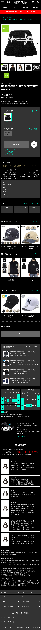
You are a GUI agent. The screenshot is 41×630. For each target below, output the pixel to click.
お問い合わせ (9, 154)
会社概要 (20, 436)
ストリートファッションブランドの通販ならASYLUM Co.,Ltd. (18, 627)
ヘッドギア (11, 83)
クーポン (3, 597)
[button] (37, 43)
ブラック (8, 122)
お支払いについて (10, 150)
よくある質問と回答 (7, 606)
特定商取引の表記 (27, 606)
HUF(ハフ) (9, 17)
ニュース (24, 597)
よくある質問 (9, 152)
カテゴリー (25, 7)
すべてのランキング (34, 290)
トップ (2, 17)
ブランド (15, 7)
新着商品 (5, 7)
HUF (38, 254)
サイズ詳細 (34, 129)
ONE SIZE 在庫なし (8, 133)
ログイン (3, 592)
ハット (4, 191)
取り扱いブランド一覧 (7, 617)
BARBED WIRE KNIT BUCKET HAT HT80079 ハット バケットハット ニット (19, 19)
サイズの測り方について (33, 203)
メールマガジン (5, 601)
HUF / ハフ (4, 83)
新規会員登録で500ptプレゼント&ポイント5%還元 (20, 11)
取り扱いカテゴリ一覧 (7, 622)
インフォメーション (27, 592)
